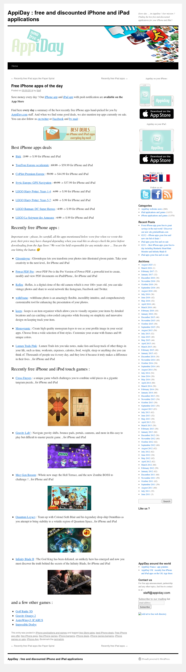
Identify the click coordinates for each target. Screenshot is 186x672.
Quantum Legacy (26, 517)
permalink (59, 639)
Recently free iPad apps (114, 78)
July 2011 (145, 490)
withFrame (22, 298)
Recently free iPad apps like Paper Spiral (32, 78)
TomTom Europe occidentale (32, 165)
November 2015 (148, 320)
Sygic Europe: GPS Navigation (33, 182)
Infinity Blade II (25, 559)
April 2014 (146, 382)
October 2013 (147, 402)
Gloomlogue (23, 258)
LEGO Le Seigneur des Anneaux (35, 217)
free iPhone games (48, 635)
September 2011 (148, 484)
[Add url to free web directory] (152, 613)
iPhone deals (82, 635)
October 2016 (147, 284)
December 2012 (148, 435)
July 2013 (145, 412)
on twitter (43, 119)
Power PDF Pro (25, 271)
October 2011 (147, 481)
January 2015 (147, 353)
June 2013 (145, 415)
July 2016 (145, 294)
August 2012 (147, 448)
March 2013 (146, 425)
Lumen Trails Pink (26, 346)
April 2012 (146, 461)
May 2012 (145, 458)
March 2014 (146, 385)
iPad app (68, 97)
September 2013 (148, 405)
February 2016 (147, 310)
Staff (39, 90)
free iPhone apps (29, 635)
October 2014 (147, 363)
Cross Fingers (23, 378)
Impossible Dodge (26, 624)
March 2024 (146, 267)
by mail (73, 119)
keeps (19, 311)
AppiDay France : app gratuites (154, 566)
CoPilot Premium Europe (30, 174)
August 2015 (147, 330)
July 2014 (145, 372)
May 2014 (145, 379)
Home (15, 66)
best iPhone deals (105, 632)
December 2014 (148, 356)
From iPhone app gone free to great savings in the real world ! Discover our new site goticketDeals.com (156, 228)
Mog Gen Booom (26, 475)
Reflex (19, 284)
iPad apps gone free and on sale (154, 241)
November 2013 (148, 399)
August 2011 (147, 487)
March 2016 (146, 307)
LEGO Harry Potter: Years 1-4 (33, 191)
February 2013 (147, 428)
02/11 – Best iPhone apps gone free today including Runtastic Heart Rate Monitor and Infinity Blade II (158, 248)
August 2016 (147, 290)
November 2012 (148, 438)
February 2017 (147, 271)
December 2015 (148, 317)
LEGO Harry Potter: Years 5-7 (33, 200)
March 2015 (146, 346)
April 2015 (146, 343)
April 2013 (146, 422)
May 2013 (145, 418)
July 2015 (145, 333)
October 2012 (147, 441)
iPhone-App (33, 639)
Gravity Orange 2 (26, 616)
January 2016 (147, 313)
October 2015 (147, 323)
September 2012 (148, 445)
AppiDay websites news (151, 208)
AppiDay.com (19, 114)
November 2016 (148, 281)
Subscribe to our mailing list (154, 598)
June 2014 (145, 376)
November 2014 (148, 359)
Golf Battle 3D (24, 611)
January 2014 (147, 392)
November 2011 (148, 477)
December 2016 (148, 277)
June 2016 (145, 297)
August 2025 (147, 264)
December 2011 (148, 474)
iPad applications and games (153, 212)
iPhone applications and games (51, 632)
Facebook (58, 119)
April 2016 (146, 303)
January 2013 (147, 431)
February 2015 (147, 349)
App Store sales (87, 632)
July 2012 (145, 451)
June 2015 (145, 336)
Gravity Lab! (23, 433)
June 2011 (145, 494)
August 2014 (147, 369)
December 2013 (148, 395)
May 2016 (145, 300)
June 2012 (145, 454)
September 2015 (148, 326)
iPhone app (51, 97)
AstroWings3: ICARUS (29, 620)
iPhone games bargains (102, 635)
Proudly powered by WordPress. (156, 658)
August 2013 (147, 408)
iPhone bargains (67, 635)
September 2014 (148, 366)
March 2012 (146, 464)
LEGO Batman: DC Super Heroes (35, 209)
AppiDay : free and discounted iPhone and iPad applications (69, 15)
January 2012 (147, 471)
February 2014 (147, 389)
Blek (18, 156)
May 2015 (145, 340)
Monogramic (23, 328)
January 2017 (147, 274)
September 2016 (148, 287)
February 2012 (147, 467)
